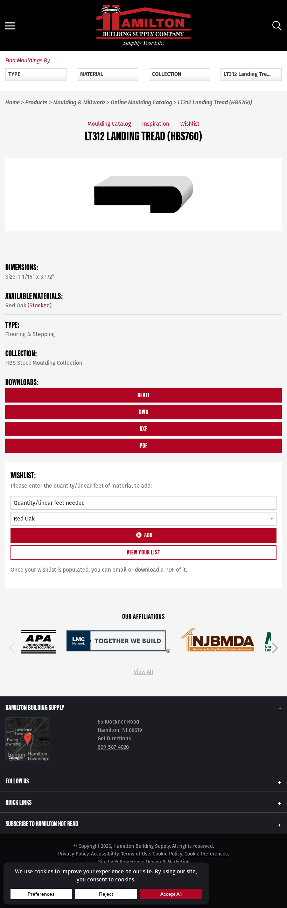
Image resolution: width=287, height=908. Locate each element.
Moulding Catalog (109, 123)
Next (275, 648)
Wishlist (190, 123)
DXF (143, 428)
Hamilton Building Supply (35, 707)
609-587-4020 (113, 747)
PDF (144, 445)
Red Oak (28, 305)
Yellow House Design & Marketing (151, 862)
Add (148, 534)
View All (143, 672)
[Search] (277, 25)
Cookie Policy (167, 854)
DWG (143, 411)
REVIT (144, 394)
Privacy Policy (73, 854)
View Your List (143, 551)
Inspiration (155, 123)
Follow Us (17, 780)
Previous (12, 648)
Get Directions (114, 738)
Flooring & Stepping (30, 334)
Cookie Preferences (206, 854)
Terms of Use (135, 854)
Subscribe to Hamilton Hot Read (42, 823)
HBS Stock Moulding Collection (43, 362)
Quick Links (18, 802)
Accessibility (105, 854)
